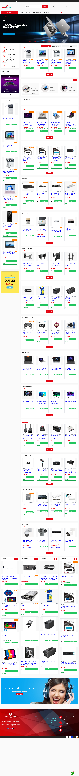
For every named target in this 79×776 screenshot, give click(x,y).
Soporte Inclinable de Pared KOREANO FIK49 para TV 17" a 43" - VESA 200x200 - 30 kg (42, 264)
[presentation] (5, 28)
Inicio (22, 12)
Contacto (25, 12)
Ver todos (52, 92)
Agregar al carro (12, 124)
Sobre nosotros (50, 714)
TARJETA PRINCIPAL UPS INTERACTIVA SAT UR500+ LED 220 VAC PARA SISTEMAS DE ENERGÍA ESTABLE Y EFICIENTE (56, 437)
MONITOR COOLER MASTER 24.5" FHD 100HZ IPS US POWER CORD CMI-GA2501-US (28, 402)
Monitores (37, 720)
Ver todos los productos (12, 267)
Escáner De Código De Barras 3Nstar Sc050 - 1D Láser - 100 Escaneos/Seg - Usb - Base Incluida (42, 470)
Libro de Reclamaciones (67, 730)
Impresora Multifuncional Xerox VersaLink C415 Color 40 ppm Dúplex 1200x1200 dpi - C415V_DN (10, 172)
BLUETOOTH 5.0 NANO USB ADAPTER (28, 504)
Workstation (52, 87)
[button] (9, 12)
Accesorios (71, 92)
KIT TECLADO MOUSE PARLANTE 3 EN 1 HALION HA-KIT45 (41, 194)
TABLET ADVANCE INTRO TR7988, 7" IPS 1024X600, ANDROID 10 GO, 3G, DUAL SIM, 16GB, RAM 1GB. (9, 605)
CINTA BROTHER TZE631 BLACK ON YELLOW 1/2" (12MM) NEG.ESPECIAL (41, 298)
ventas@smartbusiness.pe (68, 727)
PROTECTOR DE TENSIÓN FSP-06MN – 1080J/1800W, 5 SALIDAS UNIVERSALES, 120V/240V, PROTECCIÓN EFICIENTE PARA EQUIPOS (42, 437)
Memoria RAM (34, 88)
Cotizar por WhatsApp (41, 236)
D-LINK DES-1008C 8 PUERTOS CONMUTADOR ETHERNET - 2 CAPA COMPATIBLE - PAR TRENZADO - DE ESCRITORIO (56, 505)
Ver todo (49, 74)
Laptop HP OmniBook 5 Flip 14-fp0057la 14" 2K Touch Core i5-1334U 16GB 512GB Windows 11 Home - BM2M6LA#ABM (9, 199)
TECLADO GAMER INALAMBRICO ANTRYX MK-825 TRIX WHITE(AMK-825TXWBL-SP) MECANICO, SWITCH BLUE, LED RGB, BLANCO (70, 194)
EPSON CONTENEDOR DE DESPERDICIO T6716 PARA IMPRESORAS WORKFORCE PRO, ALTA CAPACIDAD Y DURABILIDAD (56, 299)
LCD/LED (71, 85)
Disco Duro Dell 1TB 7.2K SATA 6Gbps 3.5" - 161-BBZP (29, 605)
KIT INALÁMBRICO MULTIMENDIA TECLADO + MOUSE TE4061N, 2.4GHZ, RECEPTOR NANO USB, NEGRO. (55, 194)
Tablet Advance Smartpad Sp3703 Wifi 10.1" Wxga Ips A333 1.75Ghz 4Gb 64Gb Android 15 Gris (9, 664)
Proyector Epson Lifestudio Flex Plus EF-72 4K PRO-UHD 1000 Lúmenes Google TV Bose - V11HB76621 (28, 230)
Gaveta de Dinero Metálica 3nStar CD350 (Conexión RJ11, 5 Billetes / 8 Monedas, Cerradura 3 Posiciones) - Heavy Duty (70, 471)
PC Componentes (38, 716)
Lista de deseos (71, 1)
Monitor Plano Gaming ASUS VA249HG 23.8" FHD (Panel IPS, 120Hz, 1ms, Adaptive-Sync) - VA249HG (42, 402)
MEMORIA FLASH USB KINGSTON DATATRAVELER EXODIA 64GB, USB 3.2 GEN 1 (70, 158)
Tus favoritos (24, 714)
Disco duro (33, 87)
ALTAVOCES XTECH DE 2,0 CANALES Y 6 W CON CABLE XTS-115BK (70, 333)
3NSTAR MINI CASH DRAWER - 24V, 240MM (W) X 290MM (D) (56, 470)
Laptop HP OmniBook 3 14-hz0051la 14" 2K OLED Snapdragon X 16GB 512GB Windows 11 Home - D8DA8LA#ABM (10, 145)
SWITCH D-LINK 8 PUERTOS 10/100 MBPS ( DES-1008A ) (70, 504)
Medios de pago (25, 716)
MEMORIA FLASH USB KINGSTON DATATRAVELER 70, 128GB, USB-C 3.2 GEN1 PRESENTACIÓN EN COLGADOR (28, 159)
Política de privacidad (51, 720)
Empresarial (52, 85)
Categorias (38, 12)
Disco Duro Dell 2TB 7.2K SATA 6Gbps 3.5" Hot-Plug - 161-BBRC (29, 633)
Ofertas (43, 12)
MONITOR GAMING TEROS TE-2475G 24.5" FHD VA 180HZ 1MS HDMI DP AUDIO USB (70, 402)
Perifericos (37, 722)
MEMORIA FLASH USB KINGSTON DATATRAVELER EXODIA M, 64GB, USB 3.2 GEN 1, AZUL (42, 158)
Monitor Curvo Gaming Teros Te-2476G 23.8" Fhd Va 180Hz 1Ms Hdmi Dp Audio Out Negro (56, 402)
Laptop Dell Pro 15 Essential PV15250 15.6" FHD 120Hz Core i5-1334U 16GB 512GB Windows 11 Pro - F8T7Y (10, 253)
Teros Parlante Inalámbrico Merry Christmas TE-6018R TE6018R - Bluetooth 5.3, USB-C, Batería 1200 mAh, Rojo (56, 333)
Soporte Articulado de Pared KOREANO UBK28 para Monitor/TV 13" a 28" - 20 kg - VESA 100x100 (28, 264)
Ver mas (47, 12)
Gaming (70, 87)
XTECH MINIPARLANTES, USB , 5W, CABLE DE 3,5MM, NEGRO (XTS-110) (42, 333)
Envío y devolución (51, 723)
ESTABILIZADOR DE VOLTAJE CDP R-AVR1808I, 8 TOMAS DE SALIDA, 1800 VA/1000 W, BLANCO (70, 436)
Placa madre (33, 91)
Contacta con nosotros (51, 718)
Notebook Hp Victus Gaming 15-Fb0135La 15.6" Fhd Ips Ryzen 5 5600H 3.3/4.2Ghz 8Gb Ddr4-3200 (28, 368)
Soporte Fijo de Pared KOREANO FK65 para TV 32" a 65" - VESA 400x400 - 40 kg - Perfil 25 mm (70, 264)
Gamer (51, 89)
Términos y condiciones (52, 722)
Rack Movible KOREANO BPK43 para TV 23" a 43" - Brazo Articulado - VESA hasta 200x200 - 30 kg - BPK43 (56, 265)
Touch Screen (72, 89)
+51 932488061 (66, 723)
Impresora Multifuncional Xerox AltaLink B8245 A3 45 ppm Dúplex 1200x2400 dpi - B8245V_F (10, 118)
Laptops (36, 718)
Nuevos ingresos (32, 12)
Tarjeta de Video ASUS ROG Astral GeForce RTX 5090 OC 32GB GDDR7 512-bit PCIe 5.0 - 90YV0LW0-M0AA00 (29, 577)
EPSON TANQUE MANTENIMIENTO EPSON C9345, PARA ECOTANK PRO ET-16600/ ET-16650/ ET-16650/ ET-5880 (70, 299)
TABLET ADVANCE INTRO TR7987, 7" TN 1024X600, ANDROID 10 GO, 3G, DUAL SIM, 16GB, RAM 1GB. (9, 635)
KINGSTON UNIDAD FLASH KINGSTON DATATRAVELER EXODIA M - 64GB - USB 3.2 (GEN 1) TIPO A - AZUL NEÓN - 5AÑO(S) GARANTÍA (56, 159)
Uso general (52, 90)
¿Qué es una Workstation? (9, 94)
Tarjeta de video (34, 90)
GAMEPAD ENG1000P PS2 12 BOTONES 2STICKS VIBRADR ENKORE (28, 333)
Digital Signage (72, 90)
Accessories (37, 714)
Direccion (49, 716)
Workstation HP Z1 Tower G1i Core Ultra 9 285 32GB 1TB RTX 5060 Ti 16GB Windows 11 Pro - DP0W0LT (9, 225)
